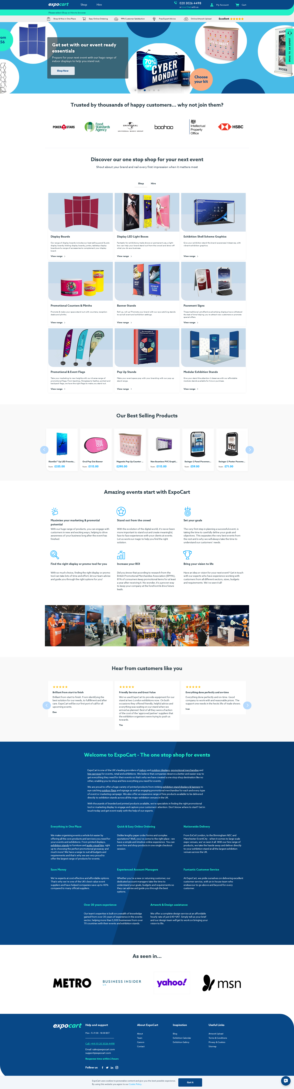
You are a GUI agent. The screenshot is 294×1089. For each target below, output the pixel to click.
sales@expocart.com (103, 1049)
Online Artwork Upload (201, 18)
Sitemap (212, 1046)
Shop (84, 5)
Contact (141, 1046)
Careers (140, 1042)
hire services (94, 773)
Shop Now (63, 71)
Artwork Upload (216, 1033)
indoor (142, 770)
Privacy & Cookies (217, 1042)
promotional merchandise (185, 770)
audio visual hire (95, 845)
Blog (175, 1033)
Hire (99, 5)
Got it (190, 1082)
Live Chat (186, 7)
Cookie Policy (135, 1084)
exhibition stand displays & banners (181, 786)
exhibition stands (60, 845)
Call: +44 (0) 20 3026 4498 (100, 1043)
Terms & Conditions (218, 1037)
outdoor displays (160, 770)
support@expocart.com (98, 1052)
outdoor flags (109, 790)
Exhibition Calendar (182, 1037)
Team (139, 1037)
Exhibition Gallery (181, 1042)
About (140, 1033)
